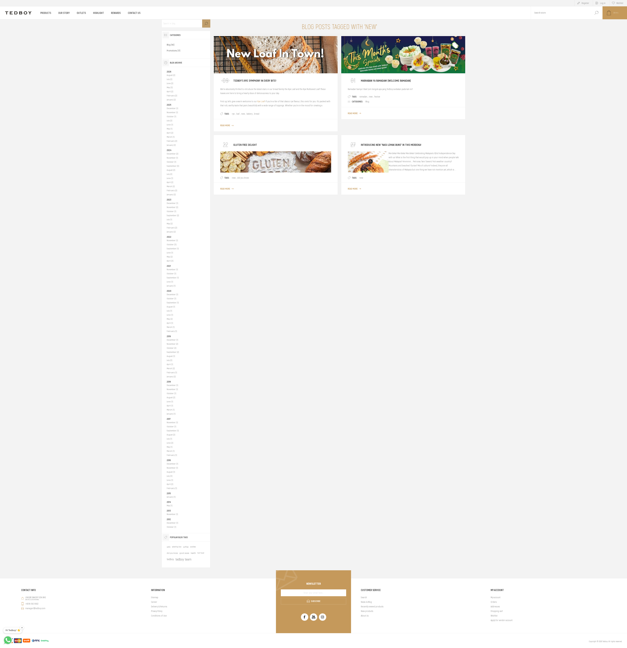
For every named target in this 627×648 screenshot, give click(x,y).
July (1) (169, 219)
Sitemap (154, 597)
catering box (176, 547)
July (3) (169, 476)
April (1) (170, 323)
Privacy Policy (156, 611)
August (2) (171, 75)
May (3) (170, 87)
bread (256, 113)
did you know (243, 177)
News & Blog (366, 602)
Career (154, 602)
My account (495, 597)
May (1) (169, 129)
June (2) (170, 83)
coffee (185, 547)
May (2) (170, 223)
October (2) (171, 348)
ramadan (363, 96)
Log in (602, 3)
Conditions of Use (159, 615)
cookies (193, 547)
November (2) (172, 207)
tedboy (170, 559)
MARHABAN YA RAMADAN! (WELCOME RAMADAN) (386, 80)
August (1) (171, 306)
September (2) (173, 215)
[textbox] (560, 12)
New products (367, 611)
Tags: (226, 113)
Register (585, 3)
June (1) (170, 124)
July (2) (169, 79)
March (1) (171, 137)
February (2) (172, 95)
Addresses (495, 606)
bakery (249, 113)
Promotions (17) (173, 50)
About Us (365, 615)
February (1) (172, 331)
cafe (168, 547)
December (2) (172, 153)
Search (596, 12)
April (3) (170, 261)
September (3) (173, 166)
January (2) (171, 99)
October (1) (171, 116)
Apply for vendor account (502, 620)
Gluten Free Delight (245, 145)
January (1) (171, 286)
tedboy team (183, 559)
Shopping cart (497, 611)
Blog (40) (170, 44)
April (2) (170, 91)
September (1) (173, 248)
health (193, 553)
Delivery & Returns (159, 606)
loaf (238, 113)
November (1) (172, 112)
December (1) (172, 108)
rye (233, 113)
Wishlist (494, 615)
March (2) (171, 186)
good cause (184, 553)
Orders (494, 602)
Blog (367, 101)
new (243, 113)
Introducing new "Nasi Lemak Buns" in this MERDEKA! (391, 145)
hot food (200, 553)
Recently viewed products (372, 606)
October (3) (172, 244)
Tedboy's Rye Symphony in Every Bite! (254, 80)
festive (377, 96)
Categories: (357, 101)
